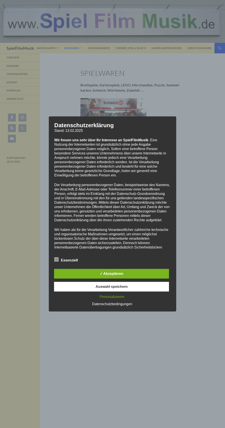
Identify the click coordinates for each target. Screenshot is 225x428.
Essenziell (69, 260)
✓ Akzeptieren (111, 274)
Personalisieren (112, 297)
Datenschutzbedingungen (112, 304)
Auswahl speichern (112, 286)
